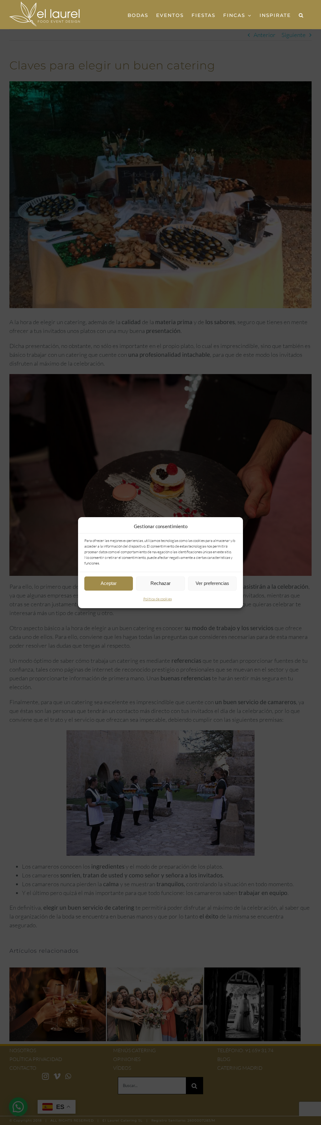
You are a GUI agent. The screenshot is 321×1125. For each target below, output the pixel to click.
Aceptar (109, 583)
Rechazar (160, 583)
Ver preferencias (212, 583)
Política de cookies (157, 599)
